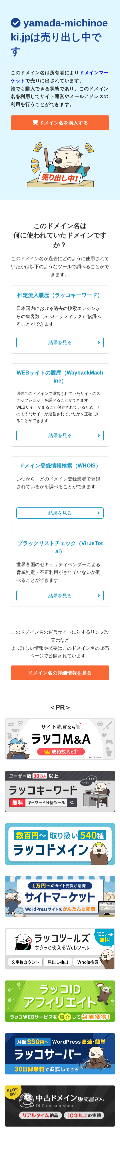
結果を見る (60, 342)
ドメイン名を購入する (63, 122)
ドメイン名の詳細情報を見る (60, 672)
